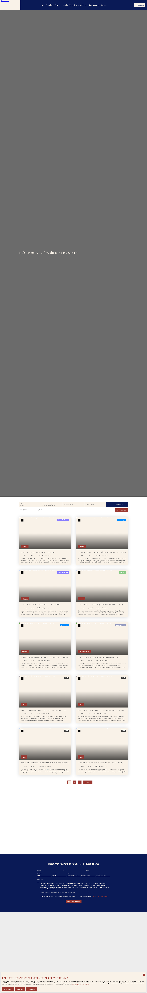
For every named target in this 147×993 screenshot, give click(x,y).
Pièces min (40, 879)
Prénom (39, 870)
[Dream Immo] (10, 5)
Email (87, 870)
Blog (71, 5)
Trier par (40, 509)
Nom (63, 870)
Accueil (44, 5)
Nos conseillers (80, 5)
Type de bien (22, 503)
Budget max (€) (68, 504)
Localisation (44, 503)
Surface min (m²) (90, 504)
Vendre (65, 5)
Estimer (58, 5)
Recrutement (94, 5)
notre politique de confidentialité (80, 985)
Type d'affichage (23, 509)
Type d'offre (39, 873)
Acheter (51, 5)
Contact (103, 5)
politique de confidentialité (100, 896)
